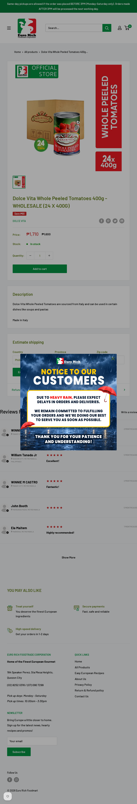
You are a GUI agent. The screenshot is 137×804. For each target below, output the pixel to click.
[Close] (113, 358)
